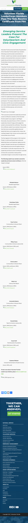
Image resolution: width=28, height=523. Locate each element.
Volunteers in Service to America (9, 432)
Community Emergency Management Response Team (12, 450)
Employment (5, 492)
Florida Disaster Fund (7, 458)
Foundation (5, 488)
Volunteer (17, 8)
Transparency (5, 493)
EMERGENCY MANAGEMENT (10, 443)
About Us (5, 484)
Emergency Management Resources (10, 448)
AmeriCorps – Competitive (8, 472)
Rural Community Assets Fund (9, 462)
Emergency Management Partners (9, 446)
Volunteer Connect (6, 441)
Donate (25, 8)
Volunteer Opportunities (7, 438)
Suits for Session (6, 466)
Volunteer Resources (7, 436)
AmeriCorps (5, 425)
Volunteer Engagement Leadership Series (11, 467)
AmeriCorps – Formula (7, 474)
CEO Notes (5, 500)
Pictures (4, 503)
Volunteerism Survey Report (8, 440)
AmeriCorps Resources (7, 428)
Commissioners (6, 487)
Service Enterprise (6, 464)
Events (4, 501)
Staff (4, 490)
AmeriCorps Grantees (7, 427)
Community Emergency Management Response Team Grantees (12, 454)
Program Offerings (9, 460)
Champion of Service (7, 495)
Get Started (14, 414)
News (4, 497)
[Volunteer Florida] (14, 6)
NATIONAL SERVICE (8, 422)
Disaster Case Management (8, 477)
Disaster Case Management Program (10, 456)
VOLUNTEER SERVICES (9, 434)
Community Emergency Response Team (11, 475)
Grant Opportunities (9, 469)
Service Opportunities (7, 430)
